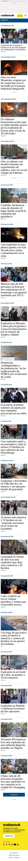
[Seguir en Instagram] (12, 844)
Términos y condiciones (14, 857)
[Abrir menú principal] (25, 15)
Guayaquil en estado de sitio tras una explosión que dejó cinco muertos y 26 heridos (12, 562)
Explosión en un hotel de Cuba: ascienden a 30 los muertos (13, 675)
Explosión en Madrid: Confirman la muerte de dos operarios (13, 708)
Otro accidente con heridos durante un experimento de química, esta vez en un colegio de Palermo (14, 167)
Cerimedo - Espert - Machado (19, 1)
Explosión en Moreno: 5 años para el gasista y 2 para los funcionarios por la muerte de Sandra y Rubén (14, 329)
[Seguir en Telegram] (9, 844)
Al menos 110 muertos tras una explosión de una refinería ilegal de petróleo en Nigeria (13, 743)
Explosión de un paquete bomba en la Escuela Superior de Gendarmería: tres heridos (13, 47)
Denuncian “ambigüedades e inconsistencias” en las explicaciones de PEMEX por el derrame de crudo (14, 369)
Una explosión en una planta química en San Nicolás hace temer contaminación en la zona (13, 250)
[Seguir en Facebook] (6, 844)
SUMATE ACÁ (9, 836)
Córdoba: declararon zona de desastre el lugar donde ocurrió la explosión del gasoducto (13, 211)
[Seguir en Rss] (18, 844)
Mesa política (12, 1)
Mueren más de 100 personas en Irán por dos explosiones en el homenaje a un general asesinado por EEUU (14, 289)
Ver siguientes (14, 794)
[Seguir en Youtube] (15, 844)
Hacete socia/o (20, 15)
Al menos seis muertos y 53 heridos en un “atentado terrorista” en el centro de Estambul (13, 523)
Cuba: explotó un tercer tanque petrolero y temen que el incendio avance (13, 600)
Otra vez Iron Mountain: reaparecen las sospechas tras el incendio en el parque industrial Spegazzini (13, 83)
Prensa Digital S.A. (14, 853)
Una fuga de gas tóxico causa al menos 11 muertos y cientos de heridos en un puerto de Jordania (14, 638)
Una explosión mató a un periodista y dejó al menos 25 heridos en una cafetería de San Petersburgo (13, 447)
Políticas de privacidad (14, 855)
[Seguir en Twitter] (4, 844)
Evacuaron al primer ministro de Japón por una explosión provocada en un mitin (13, 409)
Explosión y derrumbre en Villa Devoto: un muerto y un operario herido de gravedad (14, 485)
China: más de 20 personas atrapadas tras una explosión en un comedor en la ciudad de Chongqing (13, 781)
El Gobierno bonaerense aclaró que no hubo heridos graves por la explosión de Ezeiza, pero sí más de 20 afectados (14, 126)
